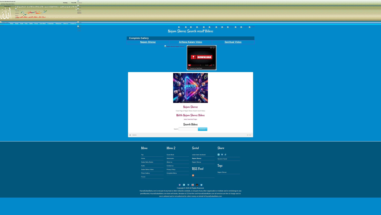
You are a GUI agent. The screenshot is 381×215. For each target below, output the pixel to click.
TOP (250, 135)
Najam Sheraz (190, 107)
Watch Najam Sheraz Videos (190, 115)
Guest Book (170, 154)
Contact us (170, 166)
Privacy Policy (171, 169)
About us (169, 162)
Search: (176, 129)
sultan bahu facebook (199, 154)
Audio (143, 166)
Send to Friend (222, 159)
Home (143, 158)
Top (142, 154)
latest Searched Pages (190, 119)
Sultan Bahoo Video (147, 169)
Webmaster (170, 158)
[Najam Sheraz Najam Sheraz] (174, 46)
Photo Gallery (145, 173)
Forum (143, 177)
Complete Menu (172, 173)
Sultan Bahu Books (147, 162)
